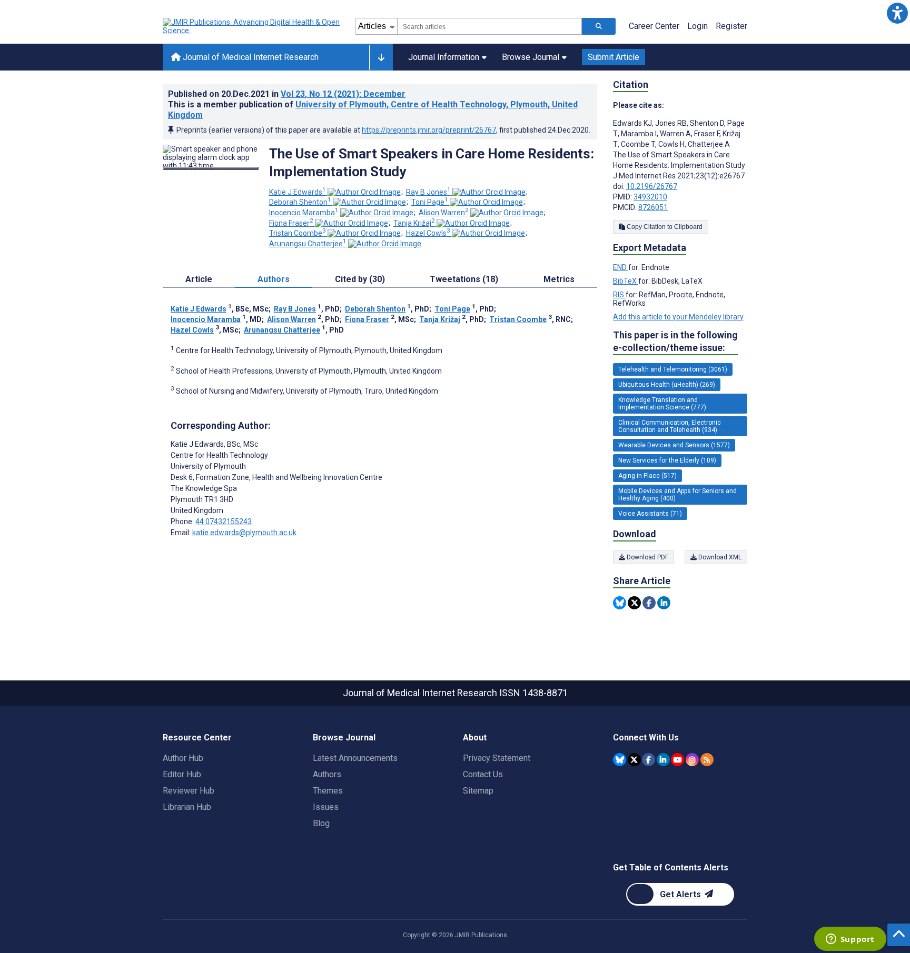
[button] (897, 13)
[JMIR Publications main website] (252, 26)
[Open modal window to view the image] (211, 168)
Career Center (654, 26)
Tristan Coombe (297, 233)
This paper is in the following (675, 341)
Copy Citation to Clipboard (664, 226)
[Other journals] (381, 57)
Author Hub (183, 758)
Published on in (286, 94)
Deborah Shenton (300, 202)
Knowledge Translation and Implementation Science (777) (662, 403)
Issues (326, 807)
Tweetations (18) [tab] (464, 279)
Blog (321, 823)
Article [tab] (198, 279)
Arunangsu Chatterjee (308, 243)
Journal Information (443, 57)
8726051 (653, 207)
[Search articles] (599, 26)
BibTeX (625, 281)
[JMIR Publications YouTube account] (677, 759)
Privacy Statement (496, 758)
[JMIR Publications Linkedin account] (663, 759)
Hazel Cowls (428, 233)
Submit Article (613, 57)
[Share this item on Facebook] (649, 602)
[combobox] (489, 26)
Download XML (719, 557)
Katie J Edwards (297, 192)
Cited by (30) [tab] (360, 279)
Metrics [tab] (559, 279)
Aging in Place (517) (647, 475)
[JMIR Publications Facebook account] (648, 759)
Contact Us (483, 774)
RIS (619, 294)
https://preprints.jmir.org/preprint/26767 (429, 130)
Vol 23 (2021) (343, 94)
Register (731, 26)
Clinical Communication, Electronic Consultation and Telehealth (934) (669, 426)
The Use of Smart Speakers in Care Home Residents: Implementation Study (431, 162)
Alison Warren (444, 212)
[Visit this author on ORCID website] (364, 192)
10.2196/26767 (651, 186)
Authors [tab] (274, 279)
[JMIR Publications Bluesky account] (619, 759)
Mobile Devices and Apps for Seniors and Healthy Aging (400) (677, 494)
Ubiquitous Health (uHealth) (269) (666, 384)
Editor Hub (182, 774)
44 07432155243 (223, 521)
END (620, 267)
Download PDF (646, 557)
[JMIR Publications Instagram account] (692, 759)
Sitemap (478, 791)
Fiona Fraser (291, 223)
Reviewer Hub (188, 791)
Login (697, 26)
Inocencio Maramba (304, 212)
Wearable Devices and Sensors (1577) (674, 445)
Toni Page (429, 202)
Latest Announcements (355, 758)
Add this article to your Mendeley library (678, 317)
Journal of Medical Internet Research (250, 57)
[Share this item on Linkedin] (663, 602)
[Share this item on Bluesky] (619, 602)
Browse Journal (530, 57)
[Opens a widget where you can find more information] (850, 940)
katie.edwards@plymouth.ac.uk (244, 532)
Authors (327, 774)
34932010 (650, 197)
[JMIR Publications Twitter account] (634, 759)
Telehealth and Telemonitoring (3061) (672, 369)
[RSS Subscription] (707, 759)
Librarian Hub (187, 807)
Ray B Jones (428, 192)
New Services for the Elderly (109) (667, 460)
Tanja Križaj (414, 223)
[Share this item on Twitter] (634, 602)
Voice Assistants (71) (650, 513)
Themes (328, 791)
